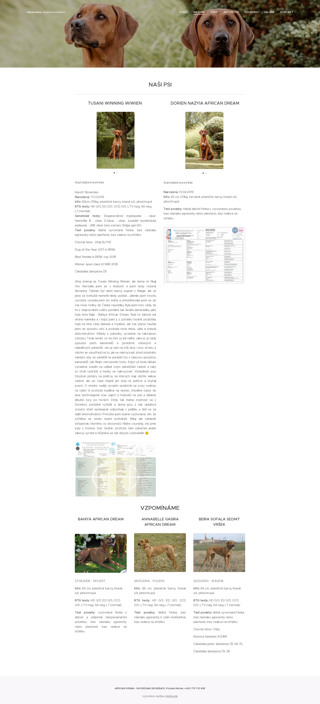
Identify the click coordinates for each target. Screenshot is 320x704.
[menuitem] (184, 12)
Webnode (172, 696)
